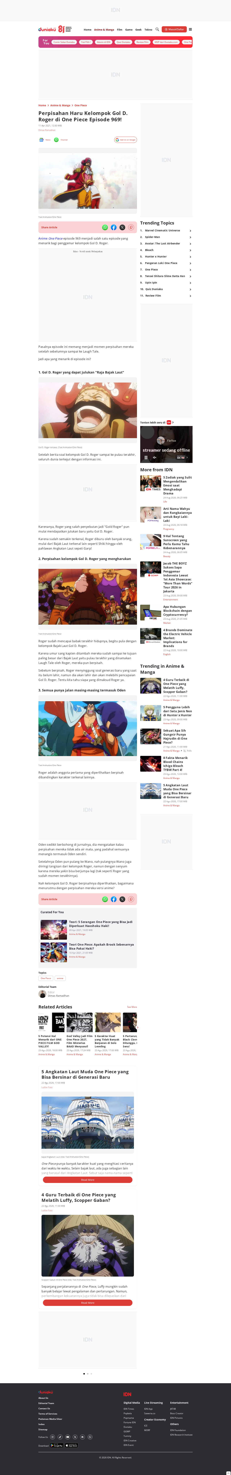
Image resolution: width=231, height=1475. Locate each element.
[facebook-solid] (114, 227)
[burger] (190, 29)
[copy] (131, 227)
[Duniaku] (55, 29)
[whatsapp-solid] (105, 227)
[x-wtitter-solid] (122, 227)
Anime (42, 238)
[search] (157, 29)
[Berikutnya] (138, 1027)
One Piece (55, 238)
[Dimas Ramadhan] (42, 994)
